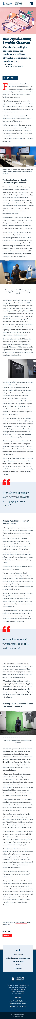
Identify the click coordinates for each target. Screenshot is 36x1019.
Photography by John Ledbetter (14, 66)
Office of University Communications (18, 958)
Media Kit (18, 997)
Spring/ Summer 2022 (21, 922)
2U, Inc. (15, 779)
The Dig (18, 965)
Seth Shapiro (8, 64)
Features (7, 935)
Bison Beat (17, 968)
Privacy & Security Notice (18, 1003)
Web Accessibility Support (18, 1001)
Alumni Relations (18, 961)
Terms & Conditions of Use (18, 1006)
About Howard (18, 955)
